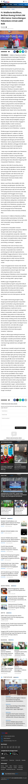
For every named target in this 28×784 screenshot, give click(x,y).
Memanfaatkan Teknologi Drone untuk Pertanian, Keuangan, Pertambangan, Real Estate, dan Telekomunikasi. (17, 599)
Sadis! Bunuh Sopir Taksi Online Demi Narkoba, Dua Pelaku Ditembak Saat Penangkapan (10, 565)
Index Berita (14, 581)
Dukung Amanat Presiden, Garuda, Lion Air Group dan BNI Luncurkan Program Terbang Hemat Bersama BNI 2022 (17, 607)
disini (16, 773)
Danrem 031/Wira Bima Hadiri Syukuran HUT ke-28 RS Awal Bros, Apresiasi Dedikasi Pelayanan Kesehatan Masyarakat (10, 540)
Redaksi (3, 27)
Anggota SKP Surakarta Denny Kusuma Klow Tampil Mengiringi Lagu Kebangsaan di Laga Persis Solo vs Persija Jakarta (13, 633)
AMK (8, 779)
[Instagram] (13, 747)
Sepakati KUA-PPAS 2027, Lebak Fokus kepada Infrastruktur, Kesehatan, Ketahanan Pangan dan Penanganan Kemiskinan (14, 495)
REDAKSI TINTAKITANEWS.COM (9, 531)
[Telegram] (23, 51)
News (13, 9)
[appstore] (5, 754)
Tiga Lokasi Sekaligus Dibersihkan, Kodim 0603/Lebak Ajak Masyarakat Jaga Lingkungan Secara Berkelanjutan (7, 672)
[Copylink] (26, 51)
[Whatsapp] (8, 747)
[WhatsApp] (20, 51)
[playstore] (14, 754)
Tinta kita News (5, 9)
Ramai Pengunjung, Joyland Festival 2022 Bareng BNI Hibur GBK (16, 590)
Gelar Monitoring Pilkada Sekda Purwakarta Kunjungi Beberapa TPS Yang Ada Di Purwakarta (20, 512)
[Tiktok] (19, 747)
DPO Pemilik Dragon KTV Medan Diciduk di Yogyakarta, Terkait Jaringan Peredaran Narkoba (10, 573)
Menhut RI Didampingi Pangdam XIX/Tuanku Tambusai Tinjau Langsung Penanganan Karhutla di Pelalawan (10, 557)
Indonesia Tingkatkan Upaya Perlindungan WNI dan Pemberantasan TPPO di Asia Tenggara (7, 469)
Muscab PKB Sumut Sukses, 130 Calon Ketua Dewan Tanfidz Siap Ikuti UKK (6, 512)
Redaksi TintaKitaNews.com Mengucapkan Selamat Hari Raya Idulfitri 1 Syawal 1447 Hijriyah (10, 522)
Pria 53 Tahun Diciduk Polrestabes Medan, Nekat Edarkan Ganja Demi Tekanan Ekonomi (9, 549)
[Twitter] (17, 51)
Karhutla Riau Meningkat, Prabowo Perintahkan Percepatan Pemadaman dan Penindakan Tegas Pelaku (20, 673)
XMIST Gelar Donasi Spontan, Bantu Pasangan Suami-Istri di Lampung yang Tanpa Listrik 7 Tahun (12, 617)
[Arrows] (2, 453)
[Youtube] (16, 747)
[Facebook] (14, 51)
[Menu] (2, 1)
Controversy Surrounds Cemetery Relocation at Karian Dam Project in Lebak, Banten (20, 468)
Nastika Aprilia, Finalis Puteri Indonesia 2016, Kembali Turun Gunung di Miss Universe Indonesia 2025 (13, 625)
